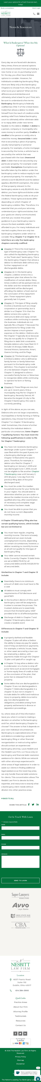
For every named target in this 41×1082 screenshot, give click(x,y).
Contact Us (21, 1025)
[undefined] (10, 938)
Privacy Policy (20, 1057)
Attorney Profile (20, 1012)
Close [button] (38, 1067)
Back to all (8, 798)
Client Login (36, 8)
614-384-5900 (22, 991)
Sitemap (20, 1060)
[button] (38, 1079)
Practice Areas (20, 1002)
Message (4, 854)
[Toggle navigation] (38, 13)
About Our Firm (20, 1007)
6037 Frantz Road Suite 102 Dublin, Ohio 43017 (22, 982)
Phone (4, 844)
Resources (20, 1021)
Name (3, 824)
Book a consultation (7, 8)
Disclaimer (20, 1064)
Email (3, 834)
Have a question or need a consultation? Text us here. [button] (29, 1073)
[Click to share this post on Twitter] (33, 804)
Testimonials (20, 1016)
